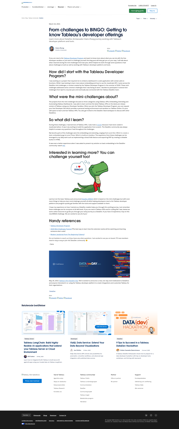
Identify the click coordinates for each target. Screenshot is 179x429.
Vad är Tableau (59, 375)
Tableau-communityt (87, 375)
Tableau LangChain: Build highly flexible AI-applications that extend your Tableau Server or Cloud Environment (43, 347)
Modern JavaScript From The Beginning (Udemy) (68, 234)
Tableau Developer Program (73, 58)
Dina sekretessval (30, 424)
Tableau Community (33, 18)
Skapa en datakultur (60, 381)
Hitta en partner (116, 378)
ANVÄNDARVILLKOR (40, 420)
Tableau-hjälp (139, 385)
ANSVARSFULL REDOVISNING (65, 420)
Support (138, 375)
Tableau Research (59, 388)
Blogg (45, 415)
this (63, 146)
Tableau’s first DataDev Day (68, 281)
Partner (113, 375)
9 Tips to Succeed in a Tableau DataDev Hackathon (132, 344)
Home (23, 18)
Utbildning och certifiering (143, 381)
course (99, 125)
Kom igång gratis (137, 11)
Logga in (153, 5)
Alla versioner (139, 388)
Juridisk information (27, 420)
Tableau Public (84, 378)
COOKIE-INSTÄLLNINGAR (82, 420)
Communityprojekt (86, 391)
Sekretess (51, 420)
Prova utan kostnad (32, 381)
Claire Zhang (59, 48)
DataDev (41, 18)
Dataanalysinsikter (59, 385)
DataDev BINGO (87, 199)
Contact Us (62, 415)
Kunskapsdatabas (140, 378)
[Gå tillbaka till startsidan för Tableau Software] (29, 2)
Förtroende (37, 415)
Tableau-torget (84, 395)
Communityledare (85, 385)
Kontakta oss (132, 5)
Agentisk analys (58, 378)
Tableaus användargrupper (88, 381)
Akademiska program (86, 398)
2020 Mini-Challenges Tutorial (61, 229)
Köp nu (152, 11)
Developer (53, 415)
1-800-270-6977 (144, 5)
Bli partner (114, 381)
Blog (26, 18)
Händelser (83, 401)
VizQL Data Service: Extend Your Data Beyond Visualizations (87, 344)
